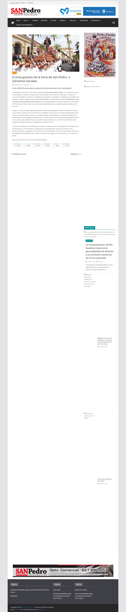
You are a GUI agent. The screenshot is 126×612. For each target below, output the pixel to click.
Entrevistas (95, 20)
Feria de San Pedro (31, 92)
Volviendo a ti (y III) (19, 154)
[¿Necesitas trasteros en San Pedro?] (90, 481)
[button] (28, 20)
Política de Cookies (81, 590)
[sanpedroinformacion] (12, 22)
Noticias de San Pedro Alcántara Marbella (34, 140)
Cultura (53, 20)
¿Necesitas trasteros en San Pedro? (104, 480)
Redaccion (29, 85)
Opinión (35, 20)
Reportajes (84, 20)
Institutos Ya (74, 154)
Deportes (44, 20)
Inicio (18, 20)
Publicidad (13, 596)
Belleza (72, 20)
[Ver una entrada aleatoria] (113, 22)
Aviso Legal (56, 590)
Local (25, 20)
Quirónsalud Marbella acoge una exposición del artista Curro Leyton (62, 596)
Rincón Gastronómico (24, 25)
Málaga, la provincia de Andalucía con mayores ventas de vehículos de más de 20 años (104, 341)
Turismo (62, 20)
